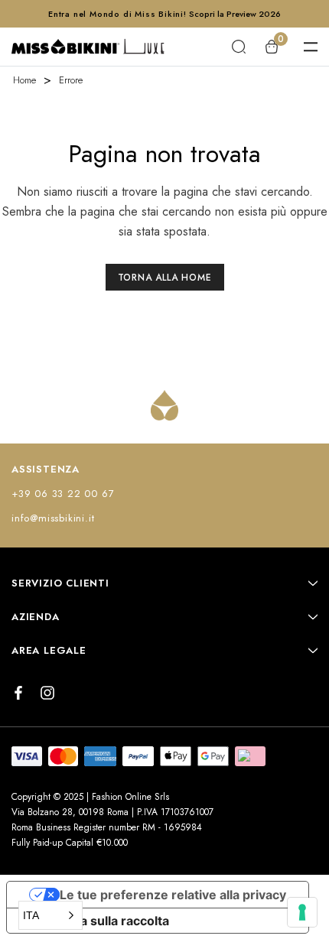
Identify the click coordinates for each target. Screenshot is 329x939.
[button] (50, 915)
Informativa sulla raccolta (94, 920)
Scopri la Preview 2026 (235, 14)
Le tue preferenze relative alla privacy (173, 894)
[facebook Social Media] (18, 693)
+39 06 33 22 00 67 (62, 493)
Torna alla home (165, 277)
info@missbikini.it (52, 518)
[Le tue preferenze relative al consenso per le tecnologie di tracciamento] (302, 912)
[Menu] (311, 47)
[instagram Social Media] (47, 693)
